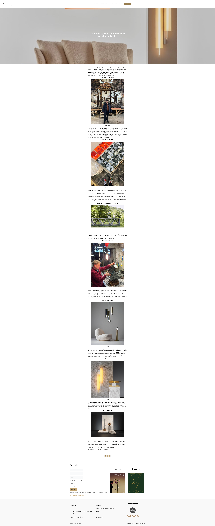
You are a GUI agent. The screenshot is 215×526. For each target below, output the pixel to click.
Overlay (102, 402)
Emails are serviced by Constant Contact (77, 495)
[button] (127, 4)
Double (89, 447)
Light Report (74, 486)
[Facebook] (105, 456)
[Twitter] (107, 456)
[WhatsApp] (110, 456)
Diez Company (105, 449)
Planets (117, 352)
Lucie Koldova (116, 294)
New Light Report (73, 484)
